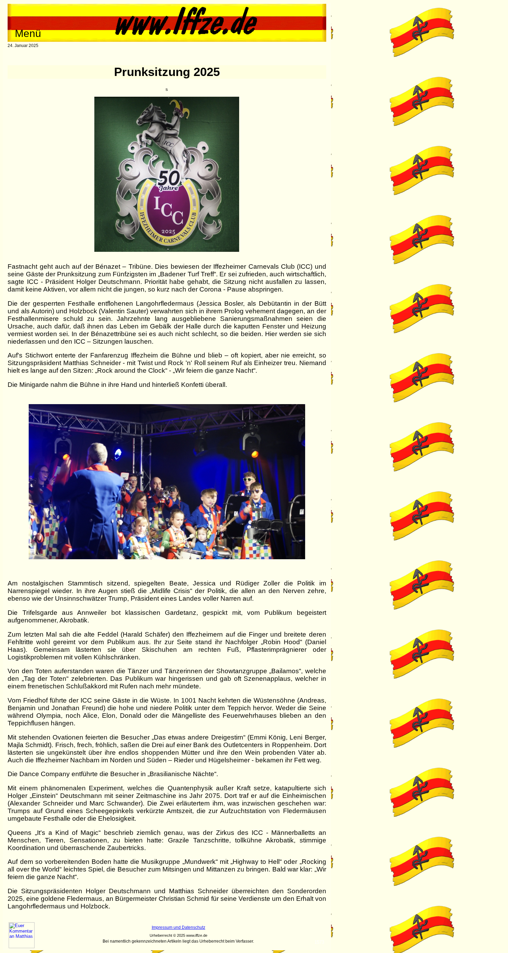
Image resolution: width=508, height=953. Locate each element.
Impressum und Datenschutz (178, 927)
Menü (28, 33)
